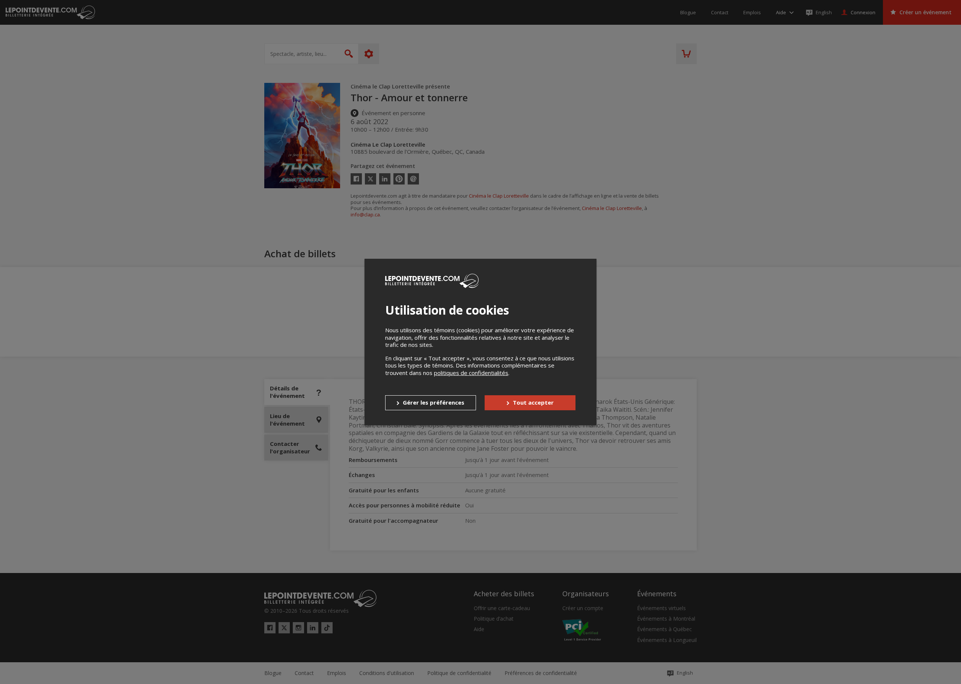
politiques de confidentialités (471, 372)
